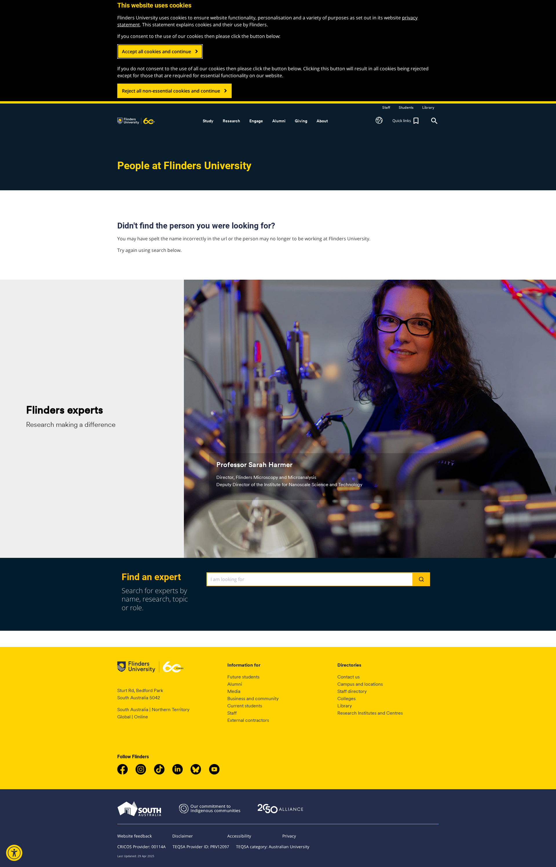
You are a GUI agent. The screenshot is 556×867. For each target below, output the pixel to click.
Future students (243, 677)
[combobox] (318, 579)
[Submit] (421, 579)
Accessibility (239, 836)
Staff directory (352, 691)
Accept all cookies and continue (156, 51)
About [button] (322, 121)
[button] (379, 121)
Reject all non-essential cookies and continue (171, 91)
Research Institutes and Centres (370, 713)
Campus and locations (360, 684)
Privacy (289, 836)
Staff (232, 713)
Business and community (253, 698)
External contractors (248, 720)
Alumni (234, 684)
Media (233, 691)
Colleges (346, 698)
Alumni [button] (279, 121)
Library (344, 706)
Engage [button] (256, 121)
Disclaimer (182, 836)
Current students (244, 706)
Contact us (348, 677)
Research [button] (231, 121)
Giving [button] (301, 121)
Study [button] (208, 121)
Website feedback (134, 836)
